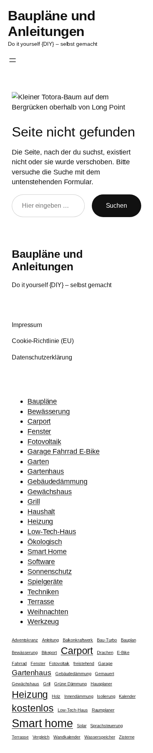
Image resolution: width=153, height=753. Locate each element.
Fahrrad (19, 663)
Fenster (39, 431)
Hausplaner (101, 683)
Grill (33, 501)
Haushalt (41, 511)
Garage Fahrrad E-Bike (63, 451)
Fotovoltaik (44, 441)
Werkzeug (43, 621)
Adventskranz (25, 640)
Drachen (105, 652)
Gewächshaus (49, 491)
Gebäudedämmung (57, 481)
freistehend (83, 663)
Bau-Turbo (107, 640)
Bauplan (128, 640)
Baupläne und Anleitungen (51, 23)
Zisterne (126, 737)
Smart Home (47, 551)
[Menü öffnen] (12, 60)
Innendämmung (78, 696)
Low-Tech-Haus (51, 531)
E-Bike (123, 652)
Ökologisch (44, 541)
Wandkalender (66, 737)
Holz (56, 696)
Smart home (42, 723)
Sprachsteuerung (106, 725)
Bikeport (49, 652)
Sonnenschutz (49, 571)
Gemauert (104, 673)
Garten (38, 461)
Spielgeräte (45, 581)
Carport (39, 421)
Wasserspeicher (99, 737)
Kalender (127, 696)
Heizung (40, 521)
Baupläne (42, 401)
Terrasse (40, 601)
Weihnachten (47, 611)
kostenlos (33, 708)
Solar (82, 725)
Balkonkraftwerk (78, 640)
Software (41, 561)
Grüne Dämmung (70, 683)
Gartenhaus (45, 471)
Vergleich (41, 737)
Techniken (43, 592)
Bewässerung (48, 411)
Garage (105, 663)
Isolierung (106, 696)
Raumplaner (103, 710)
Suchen (116, 205)
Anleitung (50, 640)
